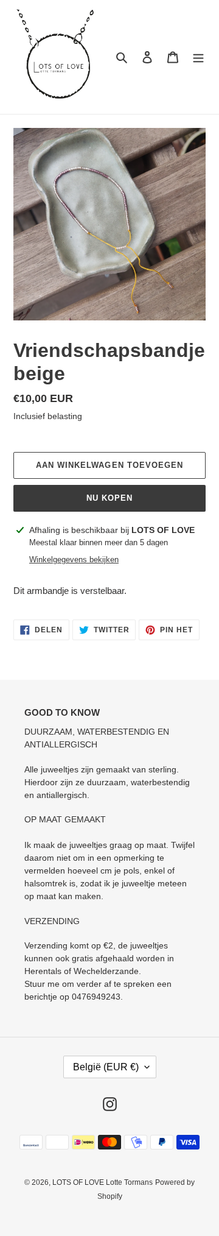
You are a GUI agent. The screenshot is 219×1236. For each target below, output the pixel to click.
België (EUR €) (106, 1067)
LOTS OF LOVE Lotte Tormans (102, 1182)
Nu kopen (109, 498)
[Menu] (198, 57)
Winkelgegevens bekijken (74, 559)
